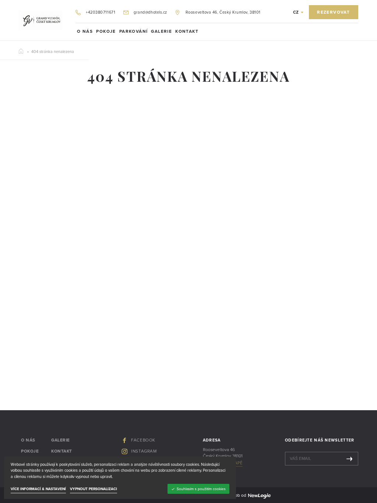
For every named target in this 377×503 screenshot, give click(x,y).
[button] (298, 12)
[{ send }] (349, 458)
